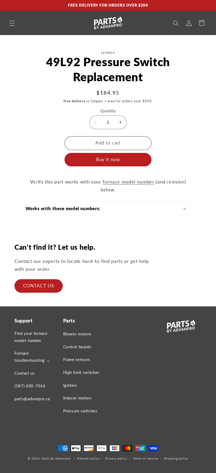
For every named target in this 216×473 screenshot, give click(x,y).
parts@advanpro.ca (32, 398)
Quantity (108, 111)
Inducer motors (77, 397)
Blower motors (77, 333)
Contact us (24, 373)
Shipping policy (176, 458)
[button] (12, 23)
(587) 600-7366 (29, 385)
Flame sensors (76, 359)
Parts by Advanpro (56, 458)
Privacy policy (116, 458)
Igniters (70, 385)
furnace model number (128, 182)
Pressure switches (80, 410)
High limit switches (81, 372)
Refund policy (88, 458)
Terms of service (145, 458)
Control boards (77, 346)
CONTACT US (38, 285)
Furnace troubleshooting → (32, 357)
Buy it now (108, 159)
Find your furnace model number (30, 337)
